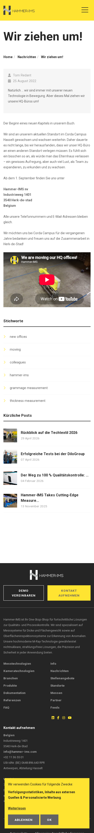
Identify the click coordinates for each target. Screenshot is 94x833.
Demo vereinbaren (24, 593)
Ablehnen (24, 820)
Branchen (10, 678)
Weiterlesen (17, 808)
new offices (18, 337)
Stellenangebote (62, 678)
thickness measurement (27, 401)
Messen (56, 693)
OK (49, 820)
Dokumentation (14, 693)
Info (53, 663)
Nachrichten (59, 671)
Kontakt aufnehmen (69, 593)
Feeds (55, 707)
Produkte (10, 685)
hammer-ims (19, 375)
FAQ (6, 707)
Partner (56, 700)
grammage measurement (29, 388)
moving (15, 350)
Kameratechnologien (18, 671)
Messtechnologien (17, 663)
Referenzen (12, 700)
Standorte (57, 685)
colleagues (18, 362)
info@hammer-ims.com (20, 751)
